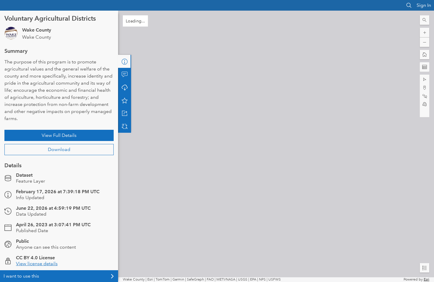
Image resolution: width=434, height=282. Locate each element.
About (124, 61)
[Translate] (124, 126)
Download (59, 149)
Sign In (424, 5)
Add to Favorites (124, 100)
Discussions (124, 74)
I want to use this (21, 276)
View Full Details (59, 135)
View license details (37, 263)
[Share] (124, 113)
